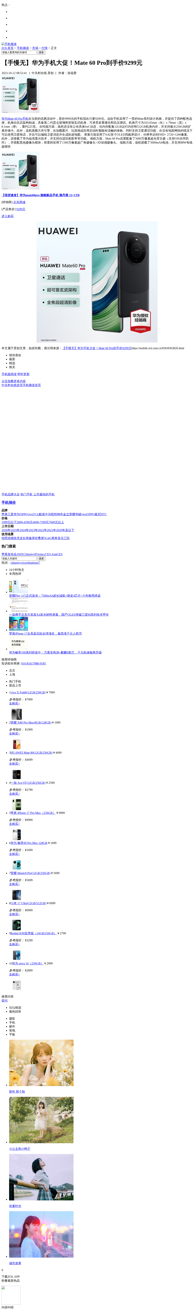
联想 (54, 514)
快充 (17, 538)
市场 (35, 48)
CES (60, 554)
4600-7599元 (41, 522)
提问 (5, 1000)
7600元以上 (56, 522)
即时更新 (23, 374)
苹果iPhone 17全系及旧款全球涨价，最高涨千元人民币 (45, 633)
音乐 (61, 538)
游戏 (11, 538)
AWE (20, 554)
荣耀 (72, 514)
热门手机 (26, 494)
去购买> (14, 703)
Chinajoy (28, 554)
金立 (66, 514)
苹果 (5, 514)
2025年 (15, 530)
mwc (42, 554)
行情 (44, 48)
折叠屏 (39, 538)
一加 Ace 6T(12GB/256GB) (28, 782)
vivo (30, 514)
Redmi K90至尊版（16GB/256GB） (34, 933)
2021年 (51, 530)
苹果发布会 (9, 554)
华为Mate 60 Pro (12, 118)
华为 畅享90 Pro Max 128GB (29, 843)
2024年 (24, 530)
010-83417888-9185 (33, 663)
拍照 (5, 538)
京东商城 (19, 202)
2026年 (6, 530)
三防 (67, 538)
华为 (17, 514)
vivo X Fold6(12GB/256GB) (28, 692)
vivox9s (25, 562)
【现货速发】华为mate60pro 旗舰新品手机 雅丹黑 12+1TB (41, 195)
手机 (25, 118)
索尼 (98, 514)
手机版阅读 (9, 374)
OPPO (24, 514)
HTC (104, 514)
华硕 (78, 514)
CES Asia (51, 554)
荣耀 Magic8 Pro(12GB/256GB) (30, 873)
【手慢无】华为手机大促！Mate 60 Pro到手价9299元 (96, 348)
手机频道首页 (32, 385)
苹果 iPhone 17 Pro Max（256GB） (33, 812)
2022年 (42, 530)
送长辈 (24, 538)
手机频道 (23, 48)
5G (46, 538)
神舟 (60, 514)
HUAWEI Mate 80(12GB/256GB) (31, 752)
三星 (11, 514)
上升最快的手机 (44, 494)
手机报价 (9, 502)
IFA (36, 554)
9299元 (20, 209)
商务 (55, 538)
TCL (36, 514)
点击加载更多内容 (14, 381)
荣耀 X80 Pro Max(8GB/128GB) (31, 722)
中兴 (48, 514)
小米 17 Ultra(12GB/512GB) (28, 903)
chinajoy (16, 562)
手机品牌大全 (11, 494)
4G (50, 538)
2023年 (33, 530)
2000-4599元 (25, 522)
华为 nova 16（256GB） (28, 963)
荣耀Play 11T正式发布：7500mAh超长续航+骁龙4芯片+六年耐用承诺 (55, 595)
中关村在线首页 (12, 385)
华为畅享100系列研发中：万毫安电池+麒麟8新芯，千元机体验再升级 (55, 652)
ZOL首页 (8, 48)
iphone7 (35, 562)
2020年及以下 (65, 530)
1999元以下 (9, 522)
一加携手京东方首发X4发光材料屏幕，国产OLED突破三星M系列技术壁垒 (59, 614)
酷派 (42, 514)
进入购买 (8, 216)
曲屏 (32, 538)
